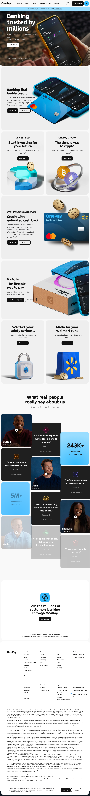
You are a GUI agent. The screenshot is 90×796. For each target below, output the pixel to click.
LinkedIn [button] (26, 693)
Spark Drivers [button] (44, 690)
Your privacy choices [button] (61, 693)
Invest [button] (25, 657)
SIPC (27, 723)
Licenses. (35, 745)
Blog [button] (58, 654)
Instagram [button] (27, 690)
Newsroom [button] (43, 657)
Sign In (67, 3)
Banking (19, 3)
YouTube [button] (26, 698)
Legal (58, 685)
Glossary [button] (59, 657)
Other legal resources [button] (63, 699)
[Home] (6, 3)
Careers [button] (42, 654)
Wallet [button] (25, 667)
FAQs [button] (41, 662)
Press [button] (58, 662)
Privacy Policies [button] (62, 690)
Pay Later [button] (26, 665)
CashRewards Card (45, 3)
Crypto (34, 3)
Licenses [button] (59, 697)
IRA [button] (24, 675)
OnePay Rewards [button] (78, 654)
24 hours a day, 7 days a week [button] (80, 691)
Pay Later (57, 3)
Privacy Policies (13, 791)
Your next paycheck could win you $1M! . (45, 9)
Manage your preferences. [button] (25, 791)
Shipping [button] (43, 659)
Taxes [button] (25, 673)
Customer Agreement (75, 730)
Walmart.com (46, 750)
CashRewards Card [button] (30, 662)
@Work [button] (42, 687)
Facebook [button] (27, 687)
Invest (27, 3)
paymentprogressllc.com (28, 771)
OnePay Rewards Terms (21, 753)
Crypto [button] (26, 659)
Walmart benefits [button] (78, 657)
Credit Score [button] (28, 670)
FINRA (24, 723)
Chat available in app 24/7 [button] (80, 695)
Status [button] (59, 665)
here (38, 733)
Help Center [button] (60, 659)
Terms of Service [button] (62, 687)
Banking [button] (26, 654)
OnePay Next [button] (44, 665)
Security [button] (59, 667)
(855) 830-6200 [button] (78, 687)
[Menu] (86, 3)
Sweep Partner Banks (24, 714)
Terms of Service (45, 790)
